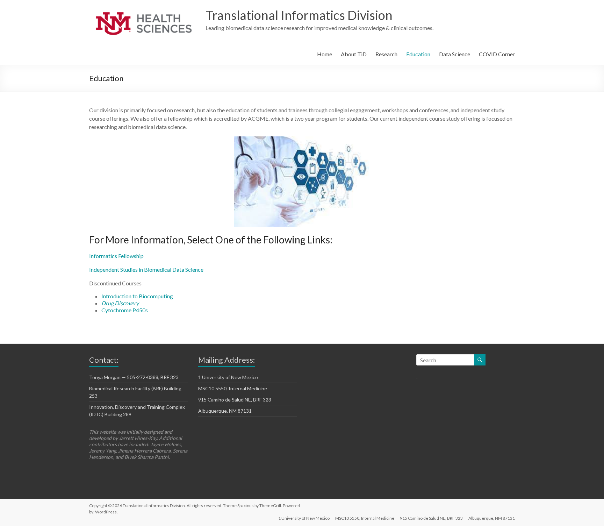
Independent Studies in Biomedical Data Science (146, 269)
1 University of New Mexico (228, 377)
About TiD (354, 54)
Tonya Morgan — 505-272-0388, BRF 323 (134, 377)
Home (324, 54)
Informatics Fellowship (116, 256)
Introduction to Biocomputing (137, 296)
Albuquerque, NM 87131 (225, 411)
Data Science (454, 54)
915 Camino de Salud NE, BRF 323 (234, 400)
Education (418, 54)
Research (386, 54)
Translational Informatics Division (299, 15)
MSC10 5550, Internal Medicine (232, 388)
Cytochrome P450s (124, 310)
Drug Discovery (120, 303)
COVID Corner (497, 54)
